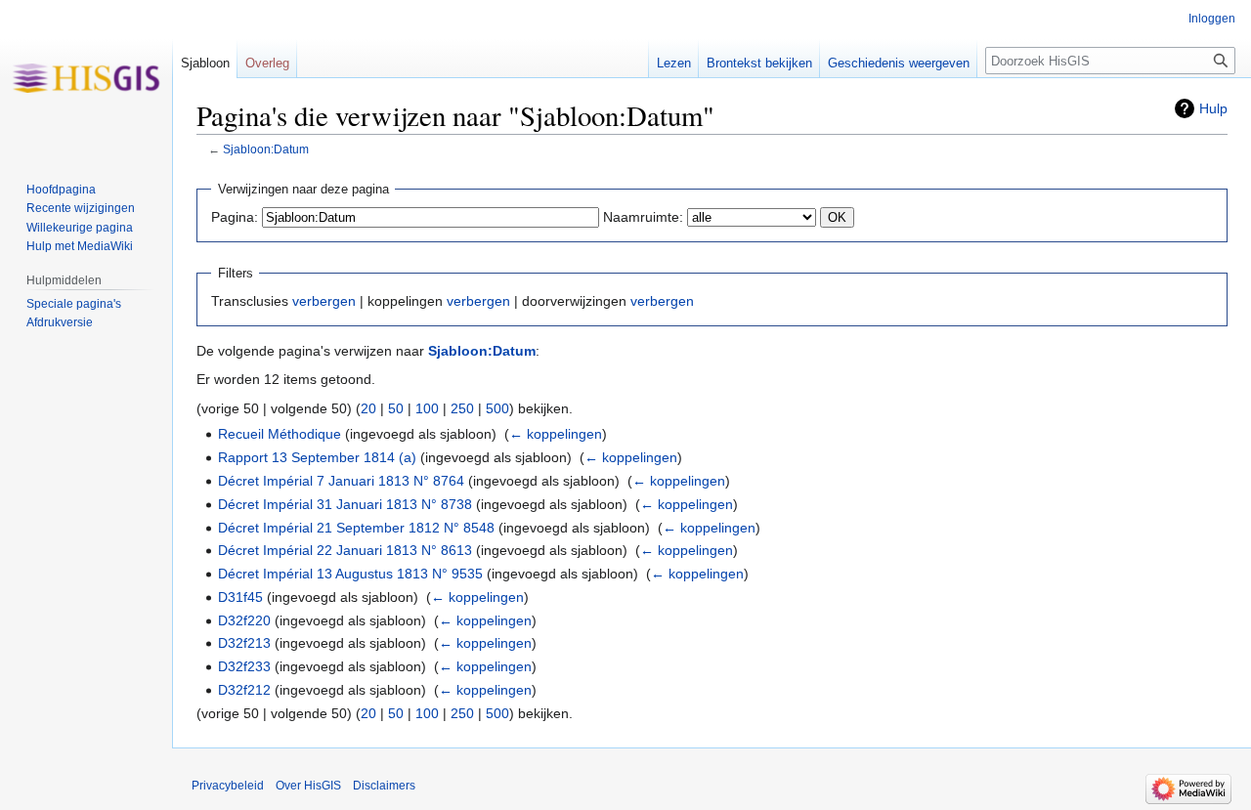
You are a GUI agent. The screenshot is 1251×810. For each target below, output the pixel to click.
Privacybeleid (228, 785)
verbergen (324, 301)
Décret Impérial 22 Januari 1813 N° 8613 (345, 550)
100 (427, 408)
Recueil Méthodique (279, 434)
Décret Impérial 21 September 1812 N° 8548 (356, 527)
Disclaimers (384, 785)
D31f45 (240, 597)
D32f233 (244, 666)
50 (396, 408)
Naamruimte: (643, 217)
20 (368, 408)
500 (497, 408)
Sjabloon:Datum (266, 149)
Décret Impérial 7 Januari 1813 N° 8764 (341, 481)
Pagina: (234, 217)
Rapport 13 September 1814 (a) (317, 457)
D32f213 (244, 643)
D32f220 (244, 620)
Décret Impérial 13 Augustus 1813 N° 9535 (350, 573)
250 (462, 408)
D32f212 (244, 690)
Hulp (1213, 108)
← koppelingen (555, 434)
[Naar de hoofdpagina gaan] (86, 78)
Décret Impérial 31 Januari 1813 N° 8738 (345, 504)
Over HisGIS (308, 785)
